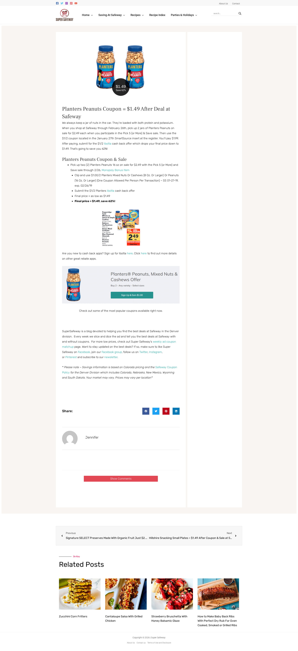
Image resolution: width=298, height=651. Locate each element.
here (130, 253)
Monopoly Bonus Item (115, 170)
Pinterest (71, 357)
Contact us (141, 643)
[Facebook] (57, 3)
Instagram (155, 352)
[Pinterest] (71, 3)
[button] (91, 15)
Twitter (143, 352)
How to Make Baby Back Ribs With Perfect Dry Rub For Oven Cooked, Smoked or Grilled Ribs (217, 621)
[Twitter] (62, 3)
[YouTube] (75, 3)
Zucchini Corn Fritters (73, 616)
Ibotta (107, 143)
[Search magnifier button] (240, 13)
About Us (131, 643)
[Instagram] (66, 3)
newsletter (110, 357)
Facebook (84, 352)
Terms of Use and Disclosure (159, 643)
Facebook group (112, 352)
